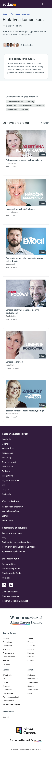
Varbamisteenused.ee (11, 704)
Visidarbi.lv (7, 690)
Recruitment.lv (8, 701)
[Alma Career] (26, 730)
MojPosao (31, 675)
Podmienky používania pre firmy (17, 542)
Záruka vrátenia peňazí (12, 533)
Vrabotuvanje (33, 682)
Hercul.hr (31, 686)
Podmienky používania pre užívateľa (18, 547)
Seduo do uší (11, 105)
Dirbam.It (6, 686)
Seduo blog (7, 520)
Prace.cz (6, 649)
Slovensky (30, 102)
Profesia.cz (7, 646)
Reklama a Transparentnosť (15, 601)
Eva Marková (11, 163)
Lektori (5, 516)
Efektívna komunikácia (15, 102)
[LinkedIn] (4, 585)
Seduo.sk (31, 649)
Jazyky (5, 489)
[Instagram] (11, 585)
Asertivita (24, 109)
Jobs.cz (6, 638)
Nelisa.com (7, 664)
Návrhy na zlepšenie (11, 573)
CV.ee (5, 682)
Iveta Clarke (10, 365)
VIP (3, 485)
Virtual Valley (33, 690)
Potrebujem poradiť (11, 568)
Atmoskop (7, 660)
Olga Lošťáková (12, 212)
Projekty (6, 471)
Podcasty (6, 494)
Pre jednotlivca (9, 564)
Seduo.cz (31, 646)
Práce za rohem (9, 657)
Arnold (30, 638)
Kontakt (6, 577)
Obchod (6, 444)
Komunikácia (8, 448)
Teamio (30, 642)
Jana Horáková (12, 414)
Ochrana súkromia (10, 591)
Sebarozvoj (39, 105)
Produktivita (7, 466)
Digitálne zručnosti (10, 480)
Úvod (5, 14)
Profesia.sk (7, 642)
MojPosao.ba (33, 679)
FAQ (4, 537)
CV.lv (5, 679)
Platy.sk (31, 657)
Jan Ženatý (10, 264)
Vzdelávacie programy (20, 14)
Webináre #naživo (10, 511)
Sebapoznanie (12, 109)
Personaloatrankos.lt (11, 697)
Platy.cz (31, 653)
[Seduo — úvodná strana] (9, 4)
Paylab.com (32, 660)
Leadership (7, 439)
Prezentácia (7, 453)
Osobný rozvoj (9, 462)
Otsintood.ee (8, 693)
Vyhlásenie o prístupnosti (13, 551)
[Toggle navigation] (41, 4)
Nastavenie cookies (11, 596)
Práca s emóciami (25, 105)
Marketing (6, 457)
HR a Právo (7, 475)
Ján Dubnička (11, 316)
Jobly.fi (6, 717)
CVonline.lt (7, 675)
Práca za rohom (9, 653)
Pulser (30, 693)
